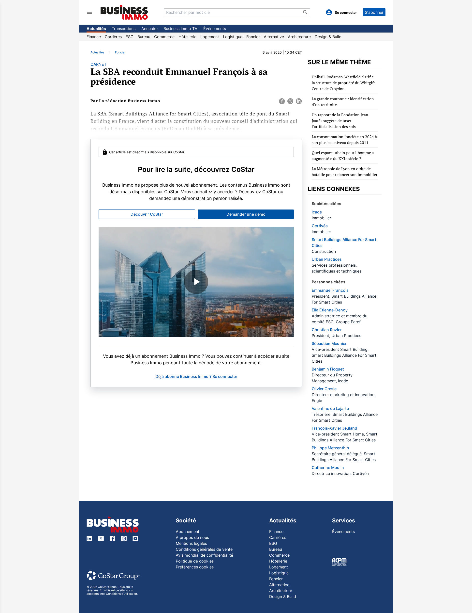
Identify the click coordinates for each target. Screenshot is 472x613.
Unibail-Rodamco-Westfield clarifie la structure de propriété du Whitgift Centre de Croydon (343, 82)
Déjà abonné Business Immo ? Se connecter (196, 376)
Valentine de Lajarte (330, 408)
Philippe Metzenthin (330, 447)
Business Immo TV (180, 28)
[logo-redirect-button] (124, 12)
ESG (129, 36)
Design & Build (328, 36)
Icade (317, 212)
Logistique (232, 36)
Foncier (253, 36)
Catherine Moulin (328, 467)
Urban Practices (327, 259)
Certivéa (320, 225)
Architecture (299, 36)
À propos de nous (192, 537)
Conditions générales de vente (204, 549)
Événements (214, 28)
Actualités (96, 28)
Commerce (164, 36)
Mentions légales (191, 543)
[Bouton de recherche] (305, 12)
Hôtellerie (187, 36)
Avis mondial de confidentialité (204, 555)
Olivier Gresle (324, 388)
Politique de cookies (195, 561)
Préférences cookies (195, 567)
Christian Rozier (327, 329)
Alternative (274, 36)
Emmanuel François (330, 290)
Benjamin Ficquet (328, 369)
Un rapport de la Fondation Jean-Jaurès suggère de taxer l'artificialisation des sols (341, 120)
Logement (209, 36)
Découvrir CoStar (147, 214)
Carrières (113, 36)
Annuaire (149, 28)
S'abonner (374, 12)
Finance (94, 36)
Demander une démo (246, 214)
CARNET (98, 64)
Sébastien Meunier (329, 343)
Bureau (143, 36)
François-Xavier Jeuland (334, 428)
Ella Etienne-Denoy (330, 309)
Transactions (123, 28)
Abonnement (187, 531)
